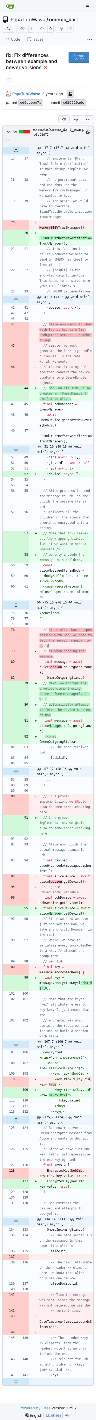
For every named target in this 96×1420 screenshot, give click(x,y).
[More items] (89, 39)
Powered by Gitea (35, 1408)
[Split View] (76, 119)
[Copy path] (88, 132)
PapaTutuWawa (28, 19)
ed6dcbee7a (30, 102)
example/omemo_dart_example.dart (58, 131)
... (9, 80)
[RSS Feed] (8, 29)
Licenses (53, 1415)
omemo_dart (63, 19)
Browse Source (79, 57)
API (68, 1415)
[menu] (88, 119)
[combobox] (64, 119)
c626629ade (73, 102)
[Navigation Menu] (88, 6)
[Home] (10, 6)
